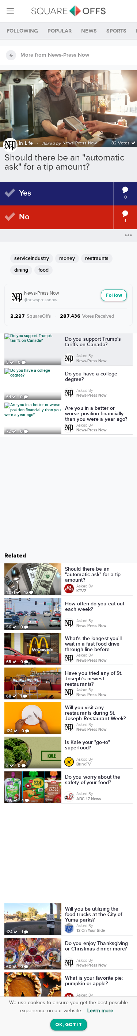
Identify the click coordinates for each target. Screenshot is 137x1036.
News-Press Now (41, 293)
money (67, 258)
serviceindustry (31, 258)
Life (29, 143)
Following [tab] (22, 31)
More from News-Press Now (54, 55)
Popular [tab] (59, 31)
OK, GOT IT (68, 1024)
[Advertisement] (68, 854)
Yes (25, 193)
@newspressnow (40, 299)
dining (21, 270)
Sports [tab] (116, 31)
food (43, 270)
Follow (114, 295)
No (24, 217)
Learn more (100, 1011)
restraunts (97, 258)
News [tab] (89, 31)
